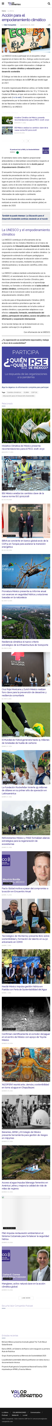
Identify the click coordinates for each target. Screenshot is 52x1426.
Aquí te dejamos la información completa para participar (25, 387)
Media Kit (15, 1415)
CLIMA (26, 392)
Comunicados (9, 441)
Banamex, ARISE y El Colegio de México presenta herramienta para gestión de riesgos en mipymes (25, 1135)
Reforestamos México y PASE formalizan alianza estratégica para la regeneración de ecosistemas (26, 841)
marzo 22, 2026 (8, 1192)
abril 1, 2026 (7, 993)
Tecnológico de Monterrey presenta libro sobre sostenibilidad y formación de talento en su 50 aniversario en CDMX (25, 939)
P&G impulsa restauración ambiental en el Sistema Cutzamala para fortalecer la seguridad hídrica (25, 1236)
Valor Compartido (10, 25)
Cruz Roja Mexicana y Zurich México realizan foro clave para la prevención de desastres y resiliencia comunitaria (24, 692)
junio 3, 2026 (7, 698)
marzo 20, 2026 (8, 1242)
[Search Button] (49, 3)
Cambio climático (14, 392)
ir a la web (17, 97)
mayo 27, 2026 (7, 746)
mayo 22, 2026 (7, 847)
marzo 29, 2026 (8, 1091)
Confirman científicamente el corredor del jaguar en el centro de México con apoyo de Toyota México (26, 1037)
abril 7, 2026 (7, 945)
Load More (26, 1298)
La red (25, 1415)
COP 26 (34, 392)
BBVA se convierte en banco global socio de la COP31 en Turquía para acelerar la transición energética (25, 543)
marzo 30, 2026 (8, 1043)
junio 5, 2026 (7, 648)
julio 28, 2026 (7, 550)
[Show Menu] (3, 3)
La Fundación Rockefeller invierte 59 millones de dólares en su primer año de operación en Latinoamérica (24, 790)
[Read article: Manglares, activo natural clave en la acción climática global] (26, 1263)
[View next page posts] (28, 141)
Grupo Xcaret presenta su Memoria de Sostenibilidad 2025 (24, 1356)
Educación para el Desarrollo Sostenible (18, 396)
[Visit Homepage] (14, 3)
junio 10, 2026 (7, 600)
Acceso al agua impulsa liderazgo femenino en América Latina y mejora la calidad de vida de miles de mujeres (25, 1185)
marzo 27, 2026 (8, 1141)
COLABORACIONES (10, 637)
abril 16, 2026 (7, 895)
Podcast (5, 1415)
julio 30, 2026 (20, 133)
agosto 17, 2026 (21, 122)
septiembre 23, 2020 (27, 25)
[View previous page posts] (24, 141)
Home (4, 11)
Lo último (11, 11)
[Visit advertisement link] (26, 150)
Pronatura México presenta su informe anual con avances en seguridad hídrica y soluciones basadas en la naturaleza (25, 594)
